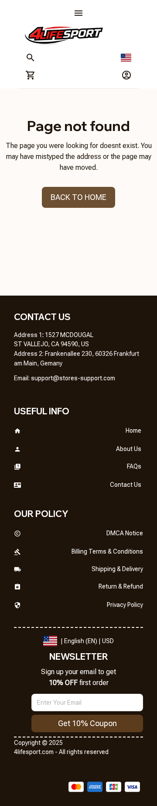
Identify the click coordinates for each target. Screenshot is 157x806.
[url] (73, 378)
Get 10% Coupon (87, 723)
